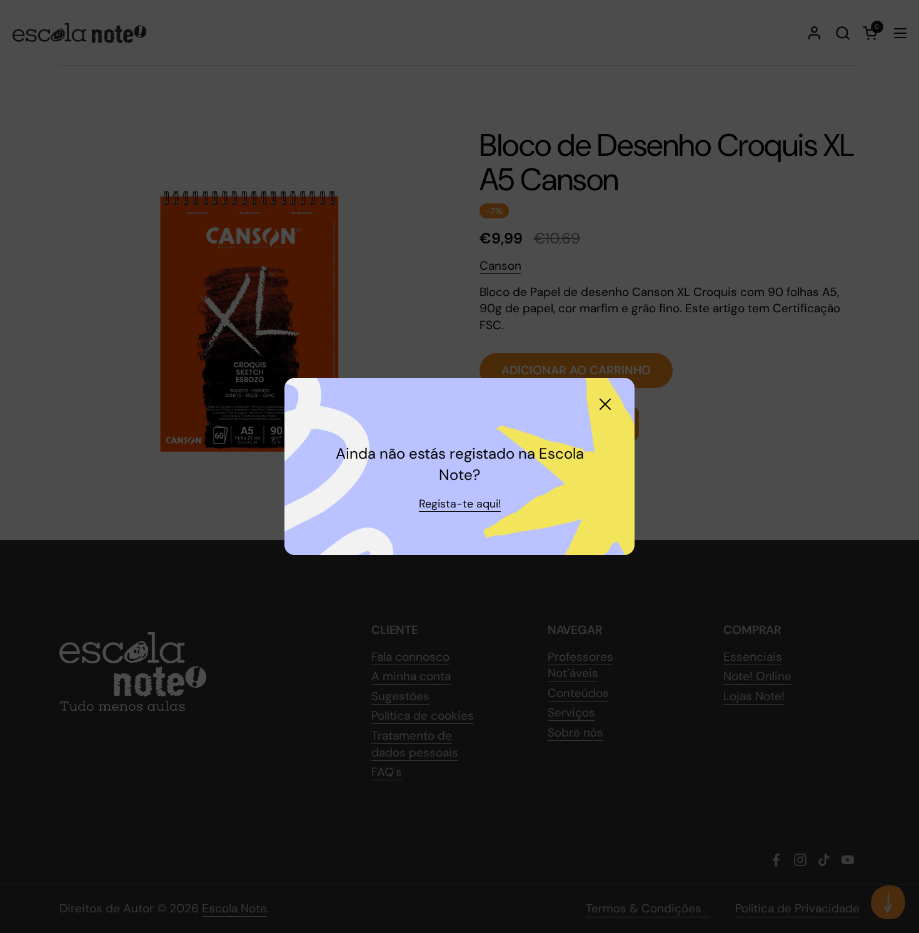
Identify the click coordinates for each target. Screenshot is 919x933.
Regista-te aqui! (460, 503)
